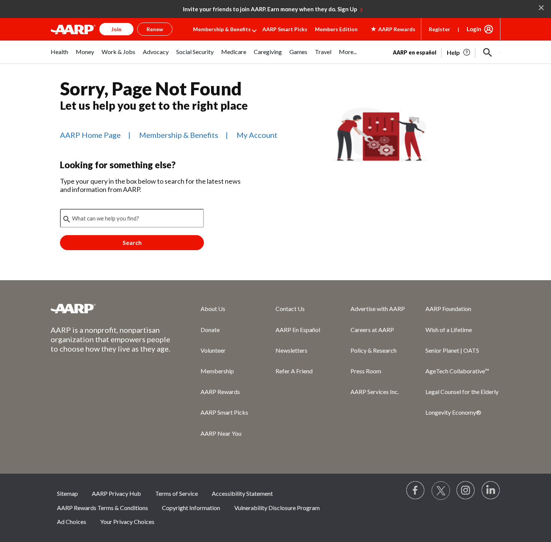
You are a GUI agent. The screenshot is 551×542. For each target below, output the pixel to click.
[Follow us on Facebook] (415, 490)
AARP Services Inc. (374, 391)
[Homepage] (73, 29)
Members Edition (336, 29)
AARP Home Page (90, 134)
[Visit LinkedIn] (491, 490)
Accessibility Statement (242, 493)
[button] (488, 53)
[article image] (459, 52)
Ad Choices (71, 521)
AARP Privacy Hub (116, 493)
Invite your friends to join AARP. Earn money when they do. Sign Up (270, 9)
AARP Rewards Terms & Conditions (102, 507)
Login (474, 29)
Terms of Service (176, 493)
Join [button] (116, 29)
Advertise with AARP (377, 308)
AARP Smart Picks (284, 29)
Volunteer (213, 350)
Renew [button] (155, 29)
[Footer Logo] (111, 308)
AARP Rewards (220, 391)
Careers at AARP (372, 329)
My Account (257, 134)
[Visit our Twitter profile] (440, 490)
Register (439, 29)
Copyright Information (191, 507)
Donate (210, 329)
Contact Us (290, 308)
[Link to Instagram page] (466, 490)
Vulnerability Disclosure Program (277, 507)
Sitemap (67, 493)
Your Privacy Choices (127, 521)
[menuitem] (59, 55)
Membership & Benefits (222, 29)
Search (132, 242)
